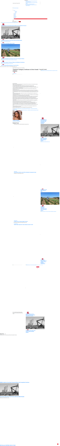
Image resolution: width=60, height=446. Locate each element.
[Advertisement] (36, 7)
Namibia (16, 11)
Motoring (15, 17)
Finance (42, 258)
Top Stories (28, 313)
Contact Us (37, 265)
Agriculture (3, 57)
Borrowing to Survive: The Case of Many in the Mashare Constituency (13, 62)
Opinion (15, 14)
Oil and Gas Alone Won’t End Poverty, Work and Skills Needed (11, 40)
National (3, 24)
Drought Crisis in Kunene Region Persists (21, 221)
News (14, 10)
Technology (15, 16)
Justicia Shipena (16, 120)
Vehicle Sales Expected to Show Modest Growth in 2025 (23, 224)
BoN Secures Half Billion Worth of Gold (7, 43)
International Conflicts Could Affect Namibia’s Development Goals (25, 172)
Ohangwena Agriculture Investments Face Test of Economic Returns (12, 58)
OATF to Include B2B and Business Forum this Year (9, 65)
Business (15, 13)
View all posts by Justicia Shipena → (17, 121)
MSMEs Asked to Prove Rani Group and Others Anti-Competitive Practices (13, 25)
